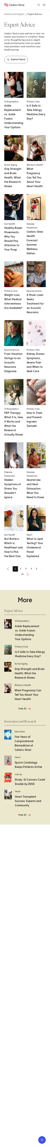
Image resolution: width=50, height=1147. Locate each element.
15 (22, 574)
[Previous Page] (8, 569)
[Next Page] (27, 574)
